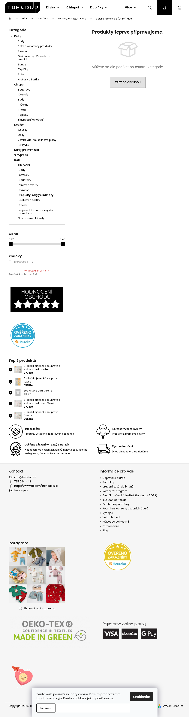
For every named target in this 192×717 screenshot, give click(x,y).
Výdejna (108, 513)
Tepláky (23, 69)
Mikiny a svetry (28, 185)
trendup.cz (21, 490)
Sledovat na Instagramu (39, 608)
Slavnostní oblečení (31, 120)
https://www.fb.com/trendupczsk (36, 486)
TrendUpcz (23, 262)
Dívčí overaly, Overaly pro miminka (34, 57)
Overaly (23, 94)
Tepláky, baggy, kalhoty (36, 195)
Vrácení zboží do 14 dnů (118, 486)
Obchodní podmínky (116, 504)
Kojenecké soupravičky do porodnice (36, 211)
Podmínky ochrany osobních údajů (125, 508)
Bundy (22, 64)
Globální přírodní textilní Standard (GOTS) (130, 495)
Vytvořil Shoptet (173, 706)
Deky (21, 135)
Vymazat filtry (35, 270)
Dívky (17, 36)
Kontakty (108, 482)
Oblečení (24, 165)
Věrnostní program (115, 491)
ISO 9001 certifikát (114, 500)
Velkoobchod (111, 517)
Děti (17, 160)
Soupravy (24, 90)
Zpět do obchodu (128, 82)
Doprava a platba (114, 478)
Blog (105, 530)
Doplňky (19, 125)
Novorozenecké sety (31, 218)
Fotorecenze (111, 526)
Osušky (22, 130)
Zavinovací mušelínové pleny (37, 140)
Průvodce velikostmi (116, 522)
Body (21, 41)
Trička (22, 110)
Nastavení (46, 708)
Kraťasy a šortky (28, 79)
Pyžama (23, 51)
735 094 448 (22, 481)
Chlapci (19, 84)
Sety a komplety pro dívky (35, 46)
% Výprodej (21, 155)
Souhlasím (141, 696)
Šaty (21, 74)
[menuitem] (52, 7)
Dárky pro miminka (26, 150)
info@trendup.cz (25, 477)
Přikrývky (23, 145)
